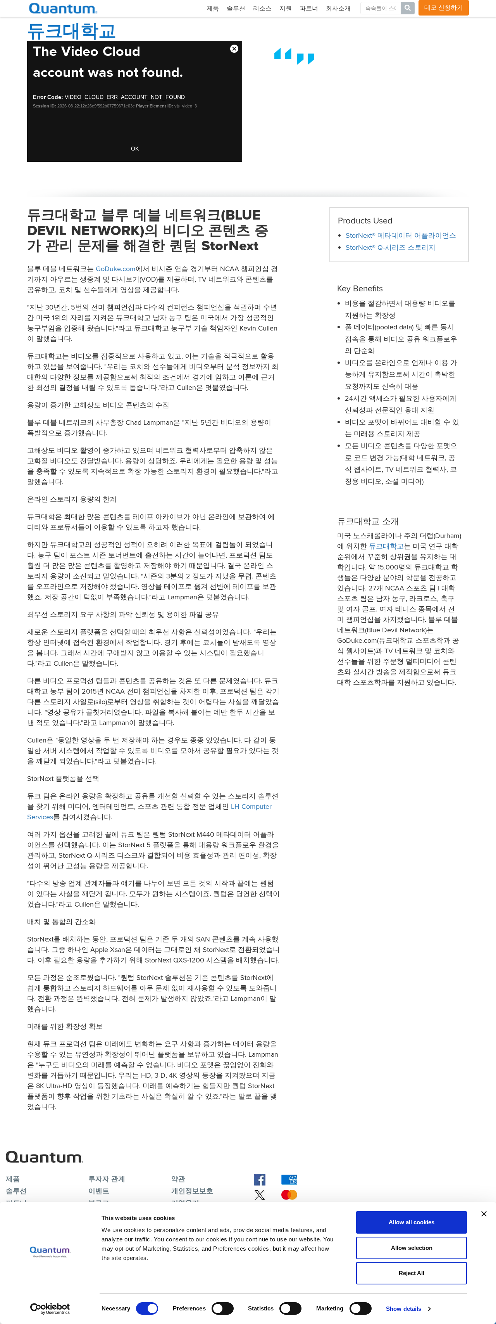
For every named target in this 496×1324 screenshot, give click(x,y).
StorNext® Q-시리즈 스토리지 (391, 247)
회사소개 (338, 8)
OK (135, 148)
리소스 (262, 8)
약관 (178, 1179)
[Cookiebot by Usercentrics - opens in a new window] (50, 1309)
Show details (403, 1308)
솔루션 (236, 8)
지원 (285, 8)
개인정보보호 (192, 1191)
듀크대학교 (386, 546)
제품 (213, 8)
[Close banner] (484, 1214)
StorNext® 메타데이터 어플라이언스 (401, 235)
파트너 (309, 8)
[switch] (223, 1308)
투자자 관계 (106, 1179)
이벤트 (98, 1191)
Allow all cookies (411, 1222)
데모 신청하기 (443, 7)
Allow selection (411, 1247)
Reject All (411, 1273)
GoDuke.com (116, 269)
